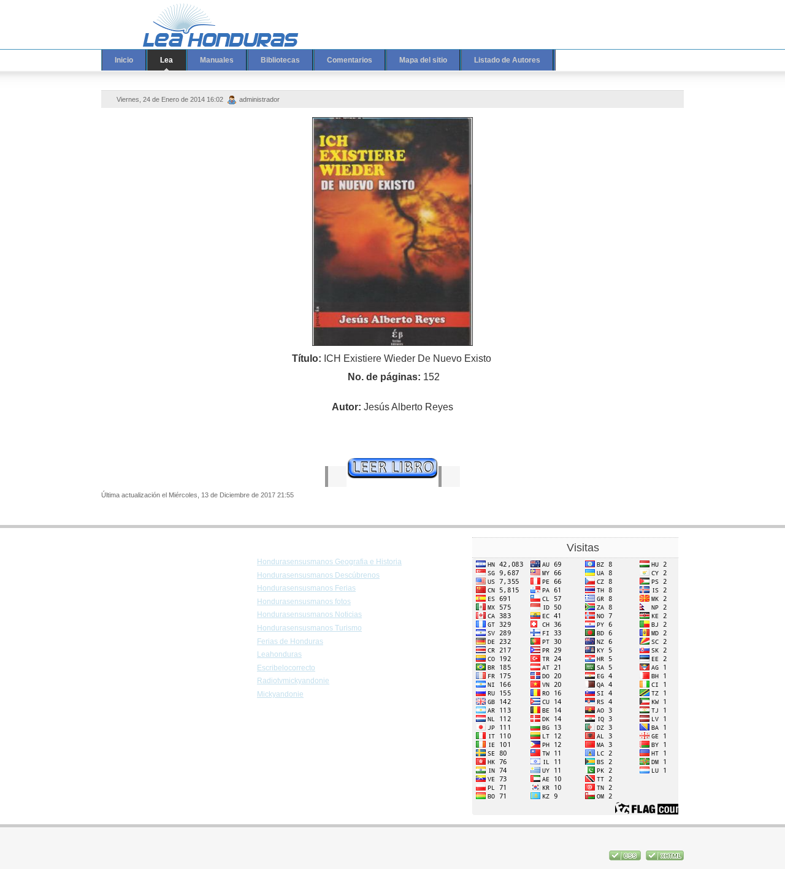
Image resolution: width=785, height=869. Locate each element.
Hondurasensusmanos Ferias (306, 588)
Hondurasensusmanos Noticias (309, 614)
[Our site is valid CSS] (626, 858)
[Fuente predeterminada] (624, 16)
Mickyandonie (280, 694)
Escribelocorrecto (286, 668)
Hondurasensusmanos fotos (304, 601)
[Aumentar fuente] (613, 16)
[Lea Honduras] (211, 24)
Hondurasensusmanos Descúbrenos (318, 575)
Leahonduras (279, 654)
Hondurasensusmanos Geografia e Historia (329, 561)
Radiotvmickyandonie (293, 680)
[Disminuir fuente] (636, 16)
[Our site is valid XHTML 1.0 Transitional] (665, 858)
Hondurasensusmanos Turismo (309, 628)
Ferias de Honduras (290, 641)
